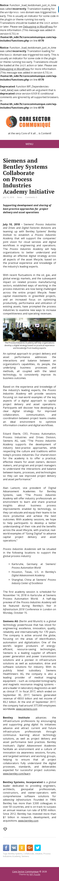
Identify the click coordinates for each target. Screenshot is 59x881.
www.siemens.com (26, 709)
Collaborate (28, 853)
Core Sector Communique (25, 871)
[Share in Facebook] (6, 848)
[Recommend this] (5, 829)
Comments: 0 (31, 197)
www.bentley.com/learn (16, 773)
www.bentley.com (28, 820)
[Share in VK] (14, 848)
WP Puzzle (35, 874)
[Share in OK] (22, 848)
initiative (38, 853)
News (19, 197)
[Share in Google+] (30, 848)
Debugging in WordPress (38, 26)
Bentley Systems (15, 853)
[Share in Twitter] (37, 848)
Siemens (25, 856)
